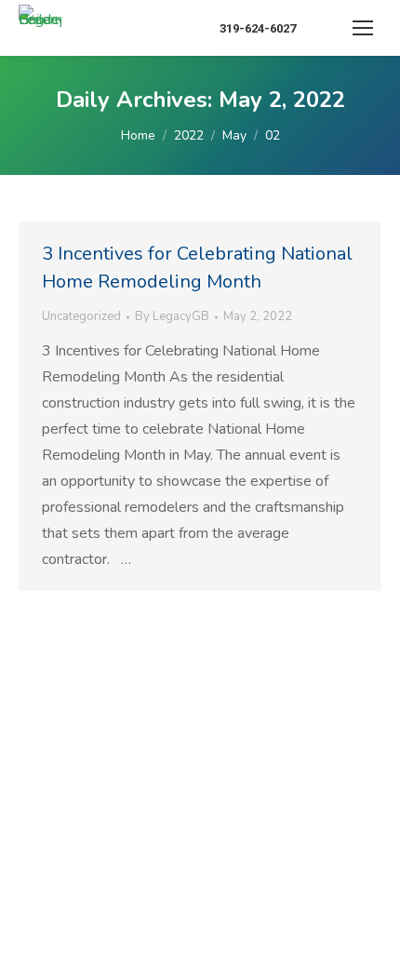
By (172, 316)
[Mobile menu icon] (362, 28)
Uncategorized (81, 316)
